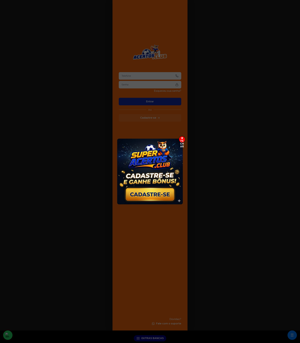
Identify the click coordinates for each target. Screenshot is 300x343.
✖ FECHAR (182, 139)
